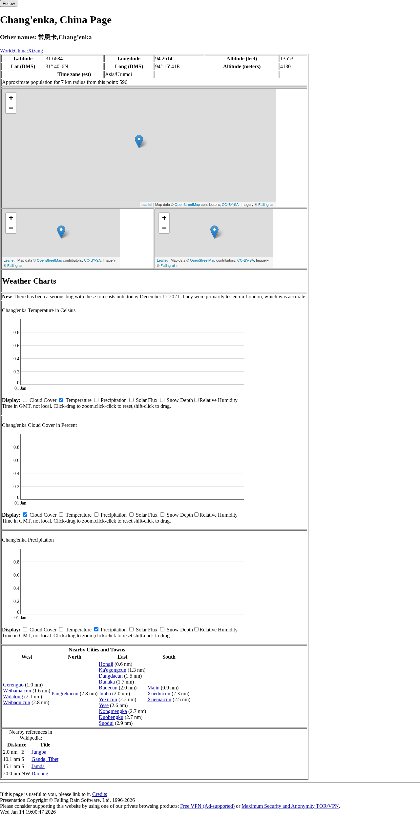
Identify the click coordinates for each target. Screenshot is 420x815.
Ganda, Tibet (45, 759)
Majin (153, 687)
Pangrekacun (65, 693)
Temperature (79, 400)
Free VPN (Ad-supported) (207, 806)
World (6, 50)
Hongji (106, 664)
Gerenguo (13, 684)
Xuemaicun (159, 699)
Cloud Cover (43, 400)
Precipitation (114, 400)
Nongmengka (113, 711)
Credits (99, 794)
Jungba (39, 752)
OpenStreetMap (187, 204)
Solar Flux (147, 400)
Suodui (106, 723)
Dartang (40, 773)
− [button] (11, 108)
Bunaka (107, 682)
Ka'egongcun (112, 670)
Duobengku (111, 717)
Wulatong (13, 696)
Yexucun (108, 699)
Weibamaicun (17, 690)
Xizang (35, 50)
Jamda (38, 766)
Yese (104, 705)
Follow (9, 3)
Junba (105, 693)
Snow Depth (180, 400)
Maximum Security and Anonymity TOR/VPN (290, 806)
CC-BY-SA (230, 204)
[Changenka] (139, 141)
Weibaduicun (16, 702)
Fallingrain (266, 204)
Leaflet (146, 204)
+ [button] (11, 98)
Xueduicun (158, 693)
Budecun (108, 687)
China (20, 50)
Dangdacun (111, 676)
